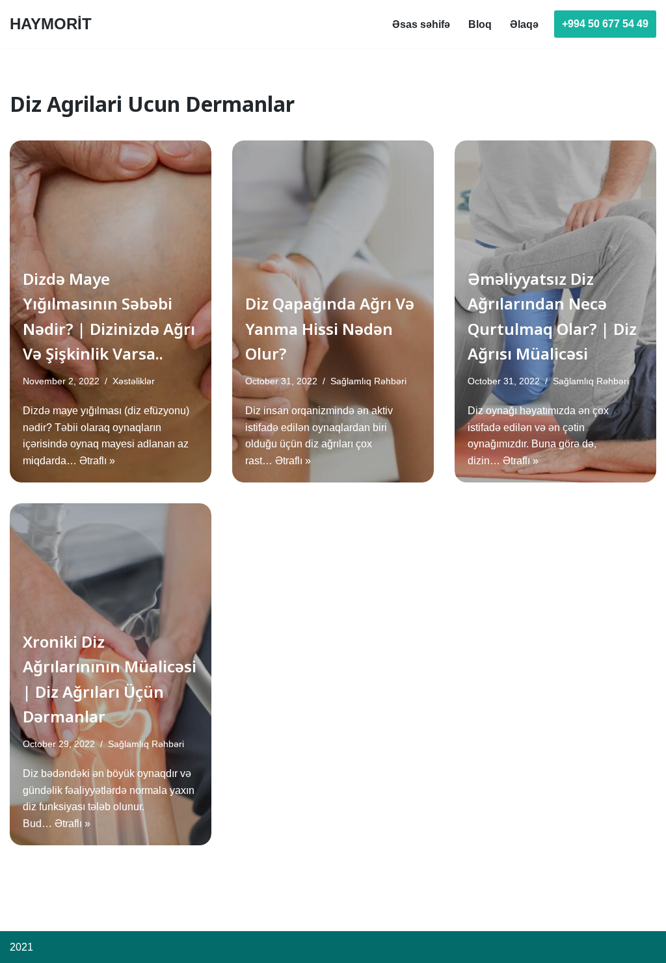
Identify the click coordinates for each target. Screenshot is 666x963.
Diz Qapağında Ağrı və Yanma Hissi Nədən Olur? (329, 328)
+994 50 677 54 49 (605, 23)
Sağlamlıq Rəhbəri (368, 381)
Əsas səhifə (421, 24)
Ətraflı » (97, 460)
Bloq (480, 24)
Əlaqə (524, 24)
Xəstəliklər (134, 381)
